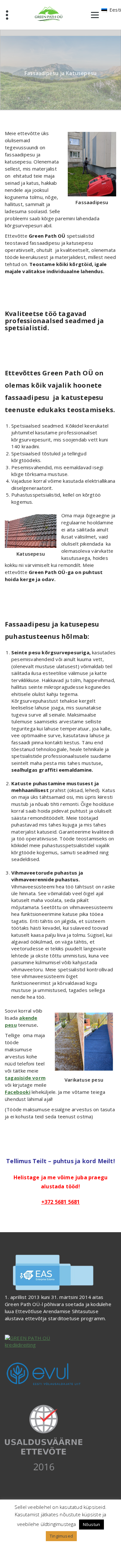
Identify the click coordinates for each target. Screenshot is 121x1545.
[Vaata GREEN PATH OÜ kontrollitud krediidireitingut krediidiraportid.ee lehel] (60, 1342)
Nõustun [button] (91, 1524)
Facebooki (17, 1092)
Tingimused (61, 1536)
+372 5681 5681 (60, 1201)
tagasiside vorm (25, 1078)
